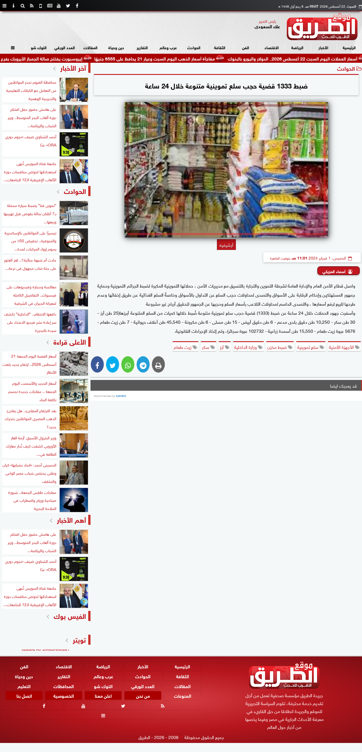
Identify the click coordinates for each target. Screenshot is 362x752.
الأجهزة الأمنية (342, 347)
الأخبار (323, 47)
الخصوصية (63, 695)
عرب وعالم (168, 47)
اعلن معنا (103, 695)
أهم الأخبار (71, 519)
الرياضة (297, 47)
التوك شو (39, 47)
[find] (22, 5)
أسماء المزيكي (334, 271)
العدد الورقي (64, 47)
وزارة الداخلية (246, 347)
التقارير (142, 47)
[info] (13, 5)
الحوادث (194, 47)
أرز (222, 347)
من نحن (143, 695)
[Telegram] (143, 364)
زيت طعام (183, 347)
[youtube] (58, 5)
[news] (49, 5)
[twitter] (67, 5)
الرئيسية (349, 47)
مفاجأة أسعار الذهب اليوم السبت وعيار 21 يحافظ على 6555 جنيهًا (177, 58)
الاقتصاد (271, 47)
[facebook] (76, 5)
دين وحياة (116, 47)
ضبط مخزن (277, 347)
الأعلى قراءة (69, 341)
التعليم (24, 685)
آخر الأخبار (73, 67)
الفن (245, 47)
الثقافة (219, 47)
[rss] (31, 5)
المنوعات (182, 695)
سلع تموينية (308, 347)
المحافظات (63, 685)
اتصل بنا (24, 695)
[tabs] (4, 5)
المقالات (90, 47)
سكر (206, 347)
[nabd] (40, 5)
